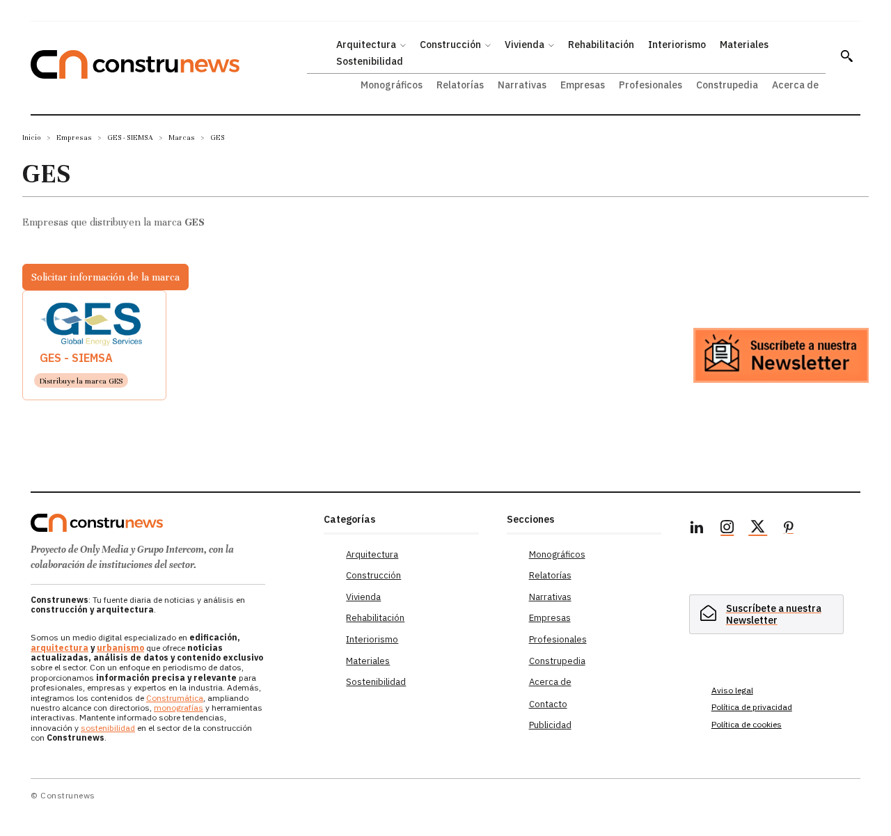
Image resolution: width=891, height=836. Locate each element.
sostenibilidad (108, 728)
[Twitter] (758, 529)
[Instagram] (727, 529)
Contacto (548, 704)
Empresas (74, 137)
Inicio (31, 137)
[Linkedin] (696, 529)
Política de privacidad (751, 707)
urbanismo (120, 647)
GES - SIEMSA (130, 137)
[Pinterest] (788, 529)
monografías (178, 707)
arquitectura (59, 647)
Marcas (181, 137)
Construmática (174, 698)
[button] (846, 56)
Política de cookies (746, 724)
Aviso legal (732, 690)
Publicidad (550, 725)
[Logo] (169, 523)
